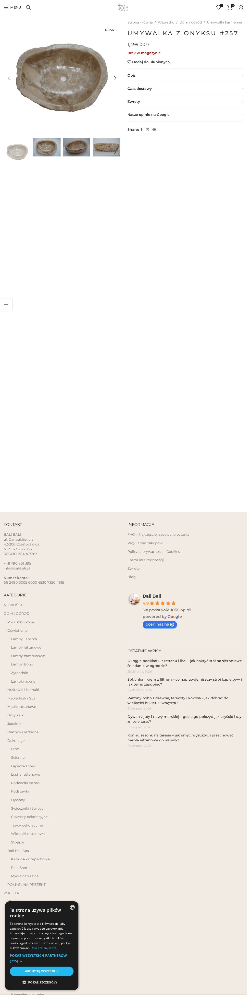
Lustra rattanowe (25, 774)
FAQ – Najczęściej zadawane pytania (158, 534)
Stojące (17, 842)
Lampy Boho (22, 664)
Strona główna (140, 22)
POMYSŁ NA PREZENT (26, 884)
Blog (131, 577)
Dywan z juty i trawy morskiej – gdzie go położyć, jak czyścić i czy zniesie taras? (184, 719)
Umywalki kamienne (224, 22)
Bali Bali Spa (18, 851)
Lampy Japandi (24, 639)
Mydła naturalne (24, 876)
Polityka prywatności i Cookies (153, 551)
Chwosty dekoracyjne (29, 817)
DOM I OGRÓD (17, 613)
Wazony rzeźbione (22, 732)
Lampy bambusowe (28, 656)
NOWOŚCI (13, 605)
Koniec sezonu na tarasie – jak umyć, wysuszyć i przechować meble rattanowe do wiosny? (180, 737)
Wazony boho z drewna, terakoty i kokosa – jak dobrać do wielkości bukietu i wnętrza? (177, 700)
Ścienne (18, 757)
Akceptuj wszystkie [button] (41, 971)
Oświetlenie (17, 630)
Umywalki (16, 715)
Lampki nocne (23, 681)
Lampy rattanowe (26, 647)
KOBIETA (11, 893)
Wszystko (166, 22)
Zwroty (133, 568)
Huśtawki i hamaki (23, 689)
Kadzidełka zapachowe (30, 859)
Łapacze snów (23, 766)
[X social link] (148, 129)
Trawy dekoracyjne (27, 825)
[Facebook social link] (142, 129)
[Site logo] (123, 7)
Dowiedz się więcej (44, 948)
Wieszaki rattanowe (28, 833)
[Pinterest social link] (154, 129)
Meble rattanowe (21, 706)
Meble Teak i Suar (22, 698)
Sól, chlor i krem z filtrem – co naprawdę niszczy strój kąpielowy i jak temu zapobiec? (184, 682)
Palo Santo (20, 867)
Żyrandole (19, 673)
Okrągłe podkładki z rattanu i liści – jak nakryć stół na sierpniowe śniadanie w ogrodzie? (184, 663)
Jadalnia (14, 724)
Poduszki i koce (20, 622)
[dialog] (41, 945)
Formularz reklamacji (145, 560)
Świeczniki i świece (27, 808)
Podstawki (20, 791)
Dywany (18, 800)
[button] (8, 78)
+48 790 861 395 (17, 563)
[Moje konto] (241, 7)
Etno (15, 749)
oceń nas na (157, 624)
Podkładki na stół (25, 783)
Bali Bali (152, 596)
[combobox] (72, 907)
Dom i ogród (190, 22)
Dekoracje (16, 740)
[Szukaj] (28, 7)
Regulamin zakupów (145, 543)
